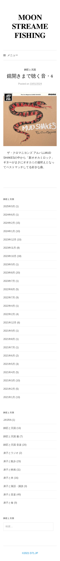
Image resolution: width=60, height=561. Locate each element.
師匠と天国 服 (11, 436)
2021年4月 (9, 372)
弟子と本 (8, 478)
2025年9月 (9, 206)
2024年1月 (9, 231)
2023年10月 (9, 256)
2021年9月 (9, 330)
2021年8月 (9, 339)
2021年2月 (9, 389)
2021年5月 (9, 364)
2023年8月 (9, 272)
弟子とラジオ (10, 453)
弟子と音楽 (9, 494)
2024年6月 (9, 214)
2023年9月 (9, 264)
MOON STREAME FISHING (30, 26)
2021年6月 (9, 355)
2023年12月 (9, 239)
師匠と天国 (30, 69)
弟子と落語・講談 (13, 486)
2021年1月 (9, 397)
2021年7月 (9, 347)
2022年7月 (9, 297)
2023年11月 (9, 247)
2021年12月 (9, 322)
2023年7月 (9, 281)
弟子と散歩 (9, 461)
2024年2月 (9, 223)
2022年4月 (9, 306)
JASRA (7, 420)
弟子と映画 (9, 469)
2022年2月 (9, 314)
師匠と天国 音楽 (12, 444)
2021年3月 (9, 380)
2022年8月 (9, 289)
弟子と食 (8, 502)
